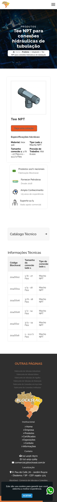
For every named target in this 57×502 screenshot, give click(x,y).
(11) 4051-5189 (30, 459)
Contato (29, 443)
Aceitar (27, 496)
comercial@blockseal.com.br (30, 462)
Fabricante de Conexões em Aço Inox (27, 384)
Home (29, 426)
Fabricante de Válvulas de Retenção (27, 381)
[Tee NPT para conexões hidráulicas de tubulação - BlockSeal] (5, 4)
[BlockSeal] (28, 405)
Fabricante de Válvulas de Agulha (27, 378)
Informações (29, 446)
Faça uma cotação (24, 128)
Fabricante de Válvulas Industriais (27, 371)
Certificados (29, 436)
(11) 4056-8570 (30, 456)
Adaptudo (36, 52)
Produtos (29, 433)
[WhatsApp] (49, 490)
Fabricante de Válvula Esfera (27, 374)
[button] (53, 4)
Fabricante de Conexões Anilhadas (27, 388)
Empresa (29, 430)
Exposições (29, 439)
